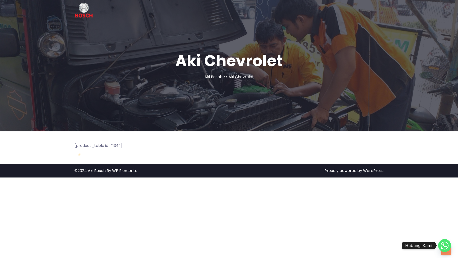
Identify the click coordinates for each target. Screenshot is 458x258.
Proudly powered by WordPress (354, 170)
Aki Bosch (213, 77)
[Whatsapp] (444, 245)
